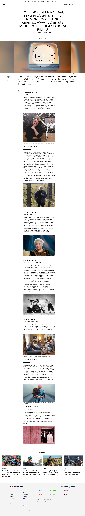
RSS (74, 510)
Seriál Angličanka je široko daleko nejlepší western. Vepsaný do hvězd (51, 472)
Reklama (25, 492)
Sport (38, 1)
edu (55, 1)
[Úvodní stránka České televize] (16, 487)
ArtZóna (25, 94)
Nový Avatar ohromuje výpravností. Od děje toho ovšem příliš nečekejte (72, 472)
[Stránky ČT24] (40, 491)
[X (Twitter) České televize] (72, 487)
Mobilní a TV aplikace (14, 503)
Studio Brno (25, 494)
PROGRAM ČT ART (69, 4)
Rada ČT (24, 498)
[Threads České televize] (74, 487)
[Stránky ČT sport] (53, 491)
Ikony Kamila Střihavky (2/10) (31, 321)
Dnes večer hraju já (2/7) (29, 214)
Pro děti (51, 1)
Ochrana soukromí (24, 510)
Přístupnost (31, 510)
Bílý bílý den (26, 362)
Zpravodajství (33, 1)
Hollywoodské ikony (28, 409)
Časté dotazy (25, 503)
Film (65, 468)
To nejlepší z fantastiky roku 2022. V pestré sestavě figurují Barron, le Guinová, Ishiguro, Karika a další (11, 473)
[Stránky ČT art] (52, 494)
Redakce (8, 77)
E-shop (11, 502)
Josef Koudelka (27, 149)
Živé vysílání (12, 492)
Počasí (11, 500)
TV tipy (40, 38)
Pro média (25, 490)
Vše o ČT (58, 1)
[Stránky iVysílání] (69, 490)
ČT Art (45, 38)
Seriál (45, 468)
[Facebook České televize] (67, 487)
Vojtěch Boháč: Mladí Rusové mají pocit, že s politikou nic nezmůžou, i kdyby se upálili (32, 472)
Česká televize (27, 1)
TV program (47, 1)
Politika (24, 468)
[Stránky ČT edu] (69, 494)
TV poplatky (12, 494)
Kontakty (25, 505)
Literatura (4, 468)
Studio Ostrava (26, 496)
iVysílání (42, 1)
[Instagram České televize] (65, 487)
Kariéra (24, 500)
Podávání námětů (26, 502)
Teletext (11, 496)
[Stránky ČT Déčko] (40, 494)
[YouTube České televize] (69, 487)
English (18, 510)
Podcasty (12, 498)
